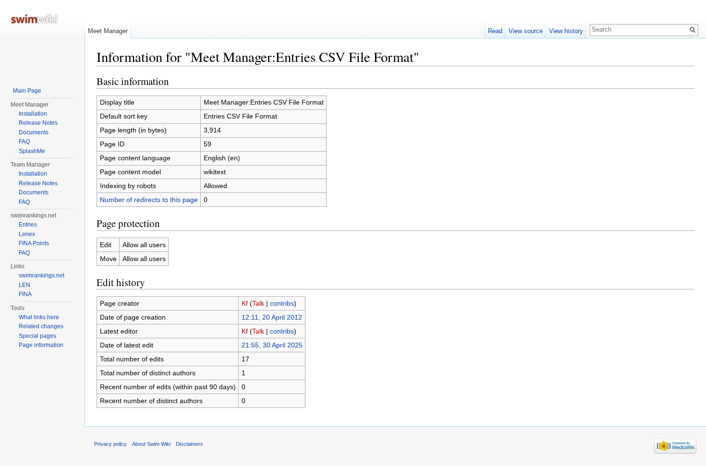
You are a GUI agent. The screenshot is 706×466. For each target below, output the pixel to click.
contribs (282, 303)
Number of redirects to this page (149, 199)
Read (495, 31)
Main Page (27, 90)
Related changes (41, 326)
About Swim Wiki (151, 444)
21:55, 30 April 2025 (272, 345)
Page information (41, 345)
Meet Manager (108, 31)
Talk (258, 303)
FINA (25, 294)
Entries (28, 224)
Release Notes (38, 122)
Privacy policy (110, 444)
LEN (24, 285)
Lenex (27, 234)
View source (526, 31)
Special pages (37, 336)
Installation (33, 113)
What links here (39, 317)
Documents (34, 132)
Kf (245, 303)
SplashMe (32, 151)
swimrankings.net (41, 275)
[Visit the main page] (42, 38)
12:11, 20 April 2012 (272, 317)
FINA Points (34, 243)
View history (566, 31)
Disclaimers (189, 444)
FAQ (24, 141)
